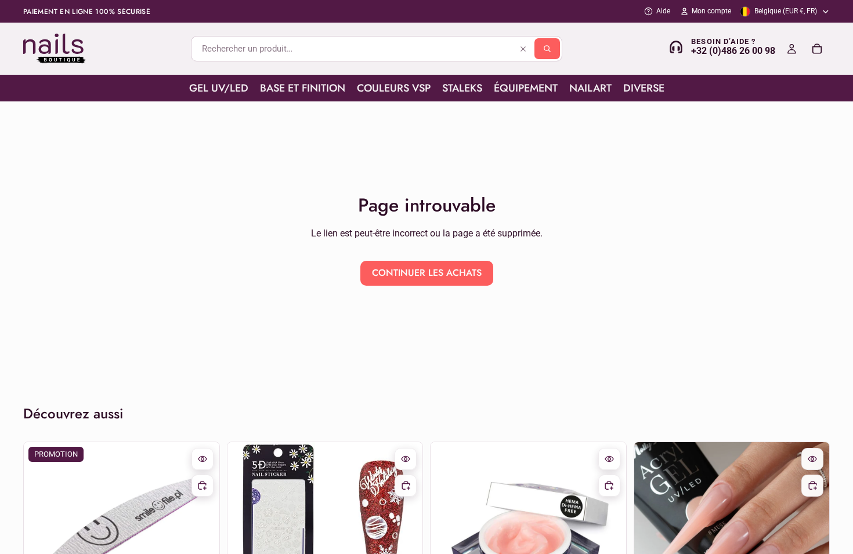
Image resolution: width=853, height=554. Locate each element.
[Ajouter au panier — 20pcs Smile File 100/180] (202, 486)
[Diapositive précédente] (448, 539)
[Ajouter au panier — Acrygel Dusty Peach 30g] (609, 486)
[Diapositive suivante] (608, 539)
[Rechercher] (547, 48)
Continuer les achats (427, 272)
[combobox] (376, 48)
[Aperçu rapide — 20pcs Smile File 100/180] (202, 459)
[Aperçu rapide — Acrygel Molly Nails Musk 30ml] (812, 459)
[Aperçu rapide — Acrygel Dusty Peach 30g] (609, 459)
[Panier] (817, 48)
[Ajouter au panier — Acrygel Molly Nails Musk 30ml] (812, 486)
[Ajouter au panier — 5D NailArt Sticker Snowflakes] (406, 486)
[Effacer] (523, 48)
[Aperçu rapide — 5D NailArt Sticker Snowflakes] (406, 459)
